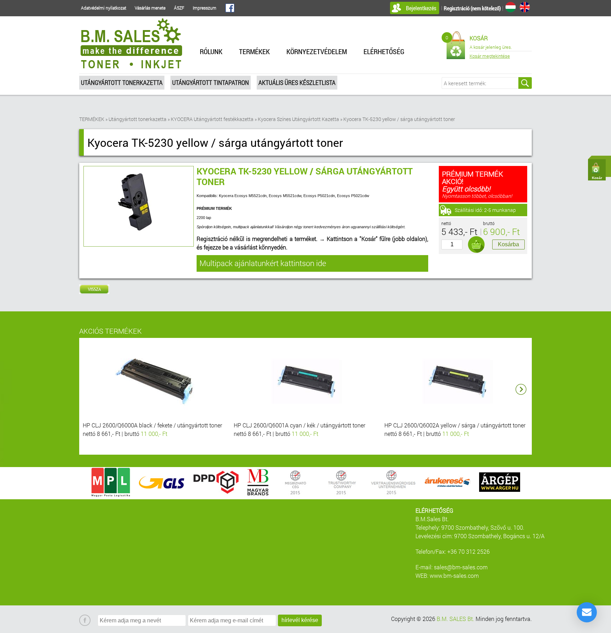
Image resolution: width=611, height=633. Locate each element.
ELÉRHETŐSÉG (384, 51)
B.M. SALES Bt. (455, 618)
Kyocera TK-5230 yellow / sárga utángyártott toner (399, 119)
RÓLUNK (211, 51)
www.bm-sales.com (454, 575)
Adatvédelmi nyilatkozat (103, 8)
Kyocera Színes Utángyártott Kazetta (298, 119)
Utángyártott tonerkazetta (122, 82)
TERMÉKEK (254, 51)
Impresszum (204, 8)
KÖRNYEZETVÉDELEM (316, 51)
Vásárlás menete (150, 8)
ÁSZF (179, 8)
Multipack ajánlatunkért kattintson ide (262, 263)
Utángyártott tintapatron (210, 82)
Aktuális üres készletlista (297, 82)
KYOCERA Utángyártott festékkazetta (212, 119)
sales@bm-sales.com (461, 567)
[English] (524, 7)
